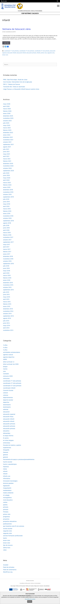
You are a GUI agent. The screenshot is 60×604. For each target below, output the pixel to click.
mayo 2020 (6, 178)
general (5, 454)
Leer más (6, 43)
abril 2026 (6, 106)
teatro (5, 538)
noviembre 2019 (8, 192)
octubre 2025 (7, 120)
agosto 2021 (7, 147)
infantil (38, 52)
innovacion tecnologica (10, 481)
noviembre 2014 (8, 311)
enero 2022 (6, 135)
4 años (5, 347)
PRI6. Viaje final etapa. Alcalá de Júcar (15, 79)
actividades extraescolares (11, 352)
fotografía (6, 450)
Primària (5, 512)
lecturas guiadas (8, 483)
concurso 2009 (8, 376)
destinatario (7, 404)
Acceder (5, 1)
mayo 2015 (6, 297)
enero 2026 (6, 113)
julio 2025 (6, 123)
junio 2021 (6, 151)
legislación (6, 485)
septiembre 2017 (8, 242)
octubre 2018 (7, 218)
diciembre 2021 (8, 137)
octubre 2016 (7, 261)
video (5, 550)
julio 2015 (6, 292)
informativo (6, 478)
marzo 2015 (6, 301)
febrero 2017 (7, 251)
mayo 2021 (6, 154)
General (5, 452)
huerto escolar (7, 462)
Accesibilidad (46, 585)
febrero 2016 (7, 278)
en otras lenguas (8, 440)
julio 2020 (6, 173)
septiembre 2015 (8, 290)
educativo (6, 431)
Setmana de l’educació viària (16, 29)
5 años (5, 350)
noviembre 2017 (8, 237)
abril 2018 (6, 230)
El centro (6, 438)
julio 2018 (6, 225)
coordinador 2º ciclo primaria (26, 50)
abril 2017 (6, 247)
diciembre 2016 (8, 256)
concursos (6, 378)
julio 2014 (6, 321)
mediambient (7, 490)
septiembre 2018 (8, 220)
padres (5, 505)
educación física (8, 416)
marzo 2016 (7, 275)
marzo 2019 (7, 209)
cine (4, 371)
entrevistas (6, 443)
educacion (6, 412)
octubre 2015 (7, 287)
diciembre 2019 (8, 189)
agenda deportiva (8, 357)
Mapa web (36, 585)
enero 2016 (6, 280)
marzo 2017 (6, 249)
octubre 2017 (7, 240)
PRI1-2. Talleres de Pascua (11, 84)
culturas (5, 395)
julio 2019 (6, 199)
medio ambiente (8, 493)
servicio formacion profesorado (13, 535)
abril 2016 (6, 273)
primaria (5, 507)
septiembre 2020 (8, 170)
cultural (5, 393)
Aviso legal (13, 585)
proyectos (6, 519)
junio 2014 (6, 323)
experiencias (7, 447)
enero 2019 (6, 213)
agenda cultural (8, 354)
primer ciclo (44, 52)
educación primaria (31, 52)
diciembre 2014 (8, 309)
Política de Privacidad (20, 585)
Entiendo (30, 601)
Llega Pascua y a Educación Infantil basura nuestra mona (21, 89)
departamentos (8, 397)
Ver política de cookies (30, 599)
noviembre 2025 (8, 118)
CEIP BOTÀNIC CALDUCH (30, 13)
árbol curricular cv (8, 362)
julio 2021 (6, 149)
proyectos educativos (10, 521)
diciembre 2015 (8, 282)
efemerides (6, 433)
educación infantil (11, 52)
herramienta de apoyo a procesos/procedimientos (18, 459)
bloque (5, 366)
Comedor (6, 373)
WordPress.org (7, 572)
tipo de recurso (8, 545)
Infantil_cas (6, 476)
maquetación (7, 488)
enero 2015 (6, 306)
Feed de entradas (8, 567)
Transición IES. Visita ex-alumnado (14, 86)
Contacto (41, 585)
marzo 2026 (7, 108)
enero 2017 (6, 254)
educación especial (9, 414)
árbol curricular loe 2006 (11, 364)
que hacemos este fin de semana (13, 526)
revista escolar (7, 528)
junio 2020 (6, 175)
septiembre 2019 (8, 197)
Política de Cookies (30, 585)
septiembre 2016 (8, 263)
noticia (5, 502)
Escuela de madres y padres (12, 445)
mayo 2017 (6, 244)
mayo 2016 (6, 270)
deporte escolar (8, 400)
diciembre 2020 (8, 163)
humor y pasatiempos (10, 464)
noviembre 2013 (8, 330)
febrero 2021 (7, 161)
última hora (6, 547)
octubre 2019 (7, 194)
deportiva (6, 402)
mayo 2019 (6, 204)
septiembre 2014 (8, 316)
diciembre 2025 (8, 116)
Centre (5, 369)
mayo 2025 (6, 125)
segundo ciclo (50, 52)
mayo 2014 (6, 325)
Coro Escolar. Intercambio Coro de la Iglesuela (17, 82)
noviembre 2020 (8, 166)
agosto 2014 (7, 318)
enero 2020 (6, 187)
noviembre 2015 (8, 285)
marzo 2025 (7, 128)
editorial (5, 409)
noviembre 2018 (8, 216)
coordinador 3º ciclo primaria (42, 50)
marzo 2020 (7, 182)
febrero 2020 (7, 185)
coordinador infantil (9, 388)
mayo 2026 (6, 104)
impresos (6, 466)
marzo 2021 (6, 159)
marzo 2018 (6, 232)
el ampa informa (8, 435)
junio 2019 (6, 201)
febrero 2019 (7, 211)
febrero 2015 (7, 304)
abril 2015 (6, 299)
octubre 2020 (7, 168)
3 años (5, 345)
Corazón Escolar (8, 390)
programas (6, 516)
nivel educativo (8, 500)
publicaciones (7, 524)
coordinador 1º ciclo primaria (11, 50)
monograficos (7, 497)
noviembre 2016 (8, 259)
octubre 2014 (7, 313)
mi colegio (6, 495)
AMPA (5, 359)
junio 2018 (6, 228)
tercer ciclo (5, 54)
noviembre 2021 (8, 139)
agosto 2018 (7, 223)
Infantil (5, 471)
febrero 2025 (7, 130)
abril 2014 (6, 328)
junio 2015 (6, 294)
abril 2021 (6, 156)
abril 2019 (6, 206)
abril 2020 (6, 180)
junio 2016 (6, 268)
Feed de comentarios (9, 569)
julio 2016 (6, 266)
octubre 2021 (7, 142)
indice (5, 469)
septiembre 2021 (8, 144)
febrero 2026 (7, 111)
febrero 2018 (7, 235)
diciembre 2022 (8, 132)
